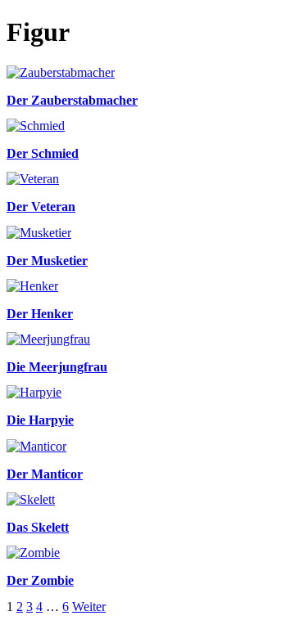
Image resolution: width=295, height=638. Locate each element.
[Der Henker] (32, 286)
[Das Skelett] (31, 499)
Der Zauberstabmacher (72, 100)
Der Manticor (45, 474)
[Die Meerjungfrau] (48, 339)
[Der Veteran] (33, 179)
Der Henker (40, 314)
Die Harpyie (40, 420)
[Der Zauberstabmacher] (61, 72)
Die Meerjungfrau (57, 367)
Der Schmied (43, 153)
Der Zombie (40, 580)
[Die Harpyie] (34, 392)
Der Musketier (47, 260)
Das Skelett (38, 527)
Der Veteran (41, 206)
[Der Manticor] (36, 446)
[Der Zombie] (33, 552)
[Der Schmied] (36, 126)
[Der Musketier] (39, 233)
